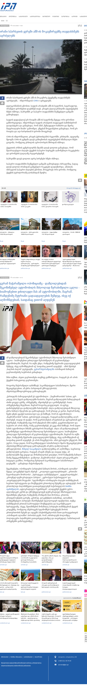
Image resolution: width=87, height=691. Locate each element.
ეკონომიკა (65, 16)
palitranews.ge (46, 592)
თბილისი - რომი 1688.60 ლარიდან (71, 233)
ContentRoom (76, 598)
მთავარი (3, 16)
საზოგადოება (35, 16)
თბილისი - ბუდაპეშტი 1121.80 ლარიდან (49, 233)
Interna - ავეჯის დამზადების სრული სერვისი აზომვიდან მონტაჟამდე (9, 616)
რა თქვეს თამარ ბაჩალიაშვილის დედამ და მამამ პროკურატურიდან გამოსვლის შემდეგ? (51, 262)
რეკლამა (38, 657)
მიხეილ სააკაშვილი (31, 449)
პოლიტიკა (13, 16)
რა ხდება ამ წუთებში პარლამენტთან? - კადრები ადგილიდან (8, 261)
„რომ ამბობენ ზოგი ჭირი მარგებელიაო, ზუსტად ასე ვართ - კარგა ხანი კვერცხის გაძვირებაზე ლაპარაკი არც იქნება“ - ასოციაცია (9, 588)
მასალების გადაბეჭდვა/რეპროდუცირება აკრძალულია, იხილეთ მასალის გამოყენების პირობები (21, 664)
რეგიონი (55, 16)
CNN (35, 101)
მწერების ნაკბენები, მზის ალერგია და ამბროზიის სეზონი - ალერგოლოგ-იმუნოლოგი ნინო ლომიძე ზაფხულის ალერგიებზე (30, 618)
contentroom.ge (5, 623)
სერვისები (28, 657)
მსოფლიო (46, 16)
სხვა (2, 21)
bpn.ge (2, 592)
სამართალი (23, 16)
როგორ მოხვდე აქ (73, 188)
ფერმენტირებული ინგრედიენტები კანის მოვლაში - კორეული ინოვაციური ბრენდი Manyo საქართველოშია (71, 618)
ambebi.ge (3, 564)
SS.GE (4, 188)
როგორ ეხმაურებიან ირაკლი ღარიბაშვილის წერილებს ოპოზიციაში (50, 585)
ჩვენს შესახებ (16, 657)
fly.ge (1, 241)
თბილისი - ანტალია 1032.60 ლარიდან (7, 233)
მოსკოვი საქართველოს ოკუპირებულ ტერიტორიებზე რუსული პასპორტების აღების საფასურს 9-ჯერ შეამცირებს (29, 588)
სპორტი (74, 16)
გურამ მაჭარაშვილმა (44, 369)
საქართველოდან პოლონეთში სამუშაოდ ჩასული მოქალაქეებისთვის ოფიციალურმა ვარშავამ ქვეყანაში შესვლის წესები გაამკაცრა (72, 589)
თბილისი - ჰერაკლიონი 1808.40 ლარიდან (29, 233)
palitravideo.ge (4, 268)
